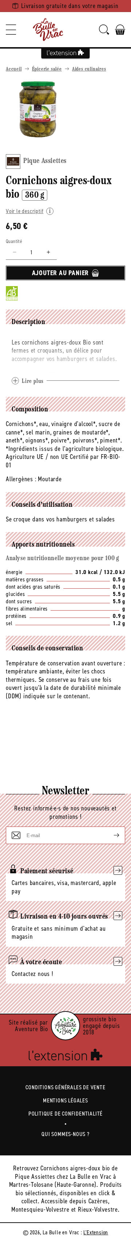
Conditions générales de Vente (65, 1087)
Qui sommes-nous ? (65, 1134)
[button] (11, 29)
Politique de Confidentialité (65, 1113)
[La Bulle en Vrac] (48, 29)
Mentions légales (65, 1100)
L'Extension (95, 1232)
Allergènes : (21, 479)
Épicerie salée (47, 69)
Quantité (14, 241)
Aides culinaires (89, 69)
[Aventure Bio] (65, 1025)
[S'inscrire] (110, 835)
